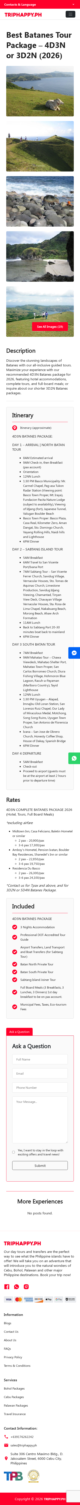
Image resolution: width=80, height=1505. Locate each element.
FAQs (7, 1348)
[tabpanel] (40, 1109)
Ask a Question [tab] (19, 1032)
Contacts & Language (20, 4)
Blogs (7, 1323)
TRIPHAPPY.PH (54, 1499)
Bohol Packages (14, 1388)
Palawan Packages (16, 1405)
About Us (10, 1340)
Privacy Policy (13, 1357)
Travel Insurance (15, 1414)
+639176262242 (22, 1437)
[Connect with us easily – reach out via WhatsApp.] (74, 758)
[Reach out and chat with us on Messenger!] (74, 653)
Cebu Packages (14, 1397)
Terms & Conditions (17, 1365)
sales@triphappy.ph (23, 1445)
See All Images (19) (50, 326)
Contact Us (11, 1331)
